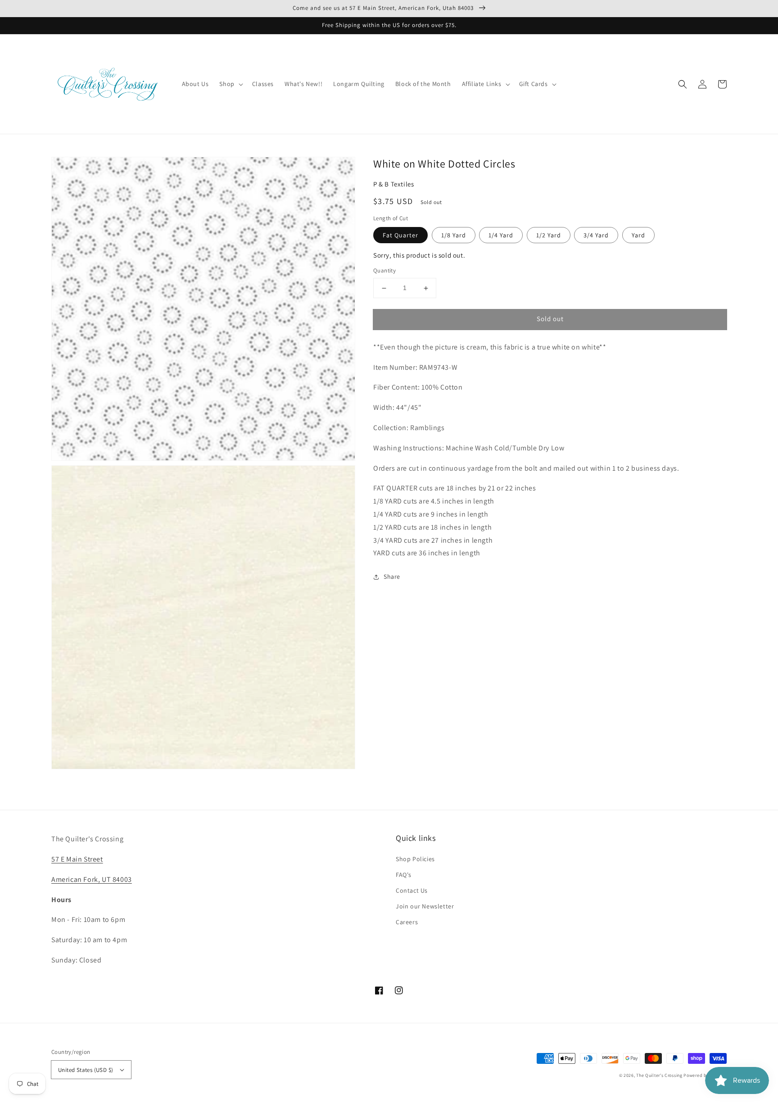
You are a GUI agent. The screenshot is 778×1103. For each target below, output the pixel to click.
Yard (638, 235)
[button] (682, 84)
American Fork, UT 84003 (91, 879)
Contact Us (412, 890)
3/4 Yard (596, 235)
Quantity (384, 271)
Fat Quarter (400, 235)
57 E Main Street (77, 859)
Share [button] (392, 577)
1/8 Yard (453, 235)
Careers (407, 922)
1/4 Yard (501, 235)
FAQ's (404, 875)
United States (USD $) (85, 1070)
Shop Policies (415, 859)
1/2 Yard (548, 235)
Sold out (550, 319)
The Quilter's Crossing (659, 1075)
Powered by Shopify (705, 1075)
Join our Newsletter (425, 906)
